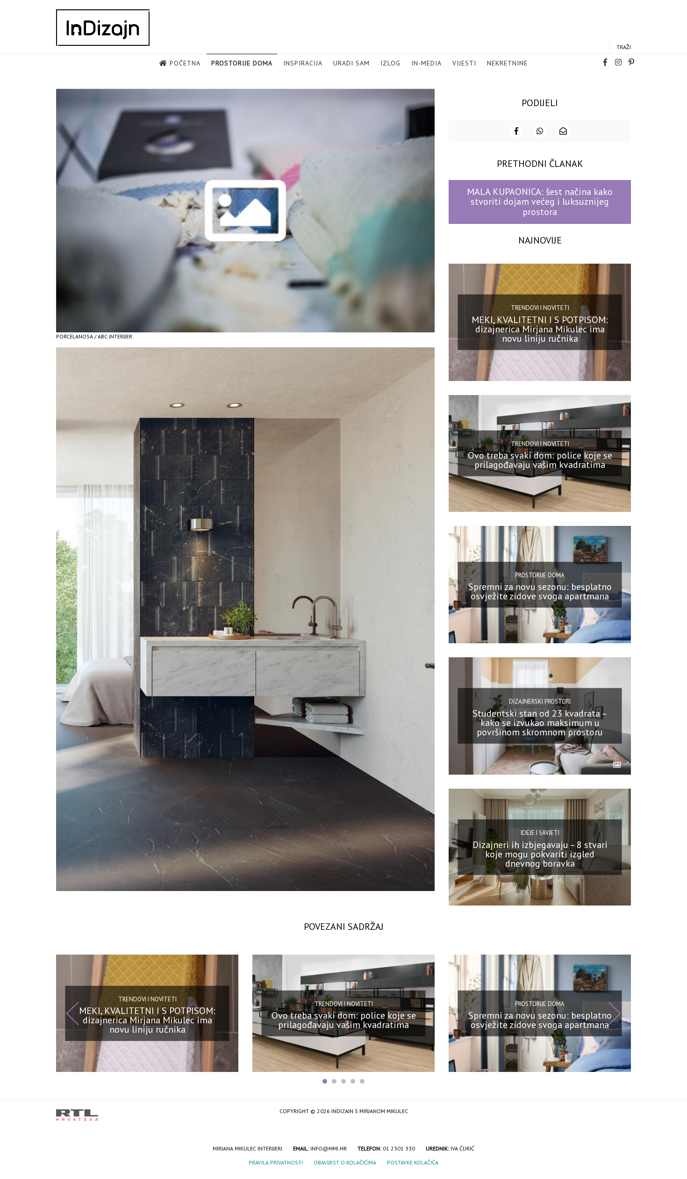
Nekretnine (507, 63)
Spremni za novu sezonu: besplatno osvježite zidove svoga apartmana (540, 591)
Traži (623, 46)
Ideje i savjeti (540, 833)
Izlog (390, 63)
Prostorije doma (241, 63)
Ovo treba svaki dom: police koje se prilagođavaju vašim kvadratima (540, 460)
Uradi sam (351, 63)
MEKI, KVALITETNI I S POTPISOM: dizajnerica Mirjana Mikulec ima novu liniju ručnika (540, 328)
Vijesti (464, 63)
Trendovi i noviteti (540, 308)
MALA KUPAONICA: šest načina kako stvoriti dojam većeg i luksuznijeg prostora (540, 202)
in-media (426, 63)
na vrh (621, 1111)
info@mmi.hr (328, 1148)
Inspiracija (302, 63)
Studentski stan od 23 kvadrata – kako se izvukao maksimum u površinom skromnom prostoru (539, 722)
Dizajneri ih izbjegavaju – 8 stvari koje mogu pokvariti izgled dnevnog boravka (540, 853)
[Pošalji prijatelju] (563, 131)
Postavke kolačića (412, 1162)
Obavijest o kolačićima (345, 1162)
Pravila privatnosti (276, 1162)
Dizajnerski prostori (540, 701)
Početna (185, 63)
